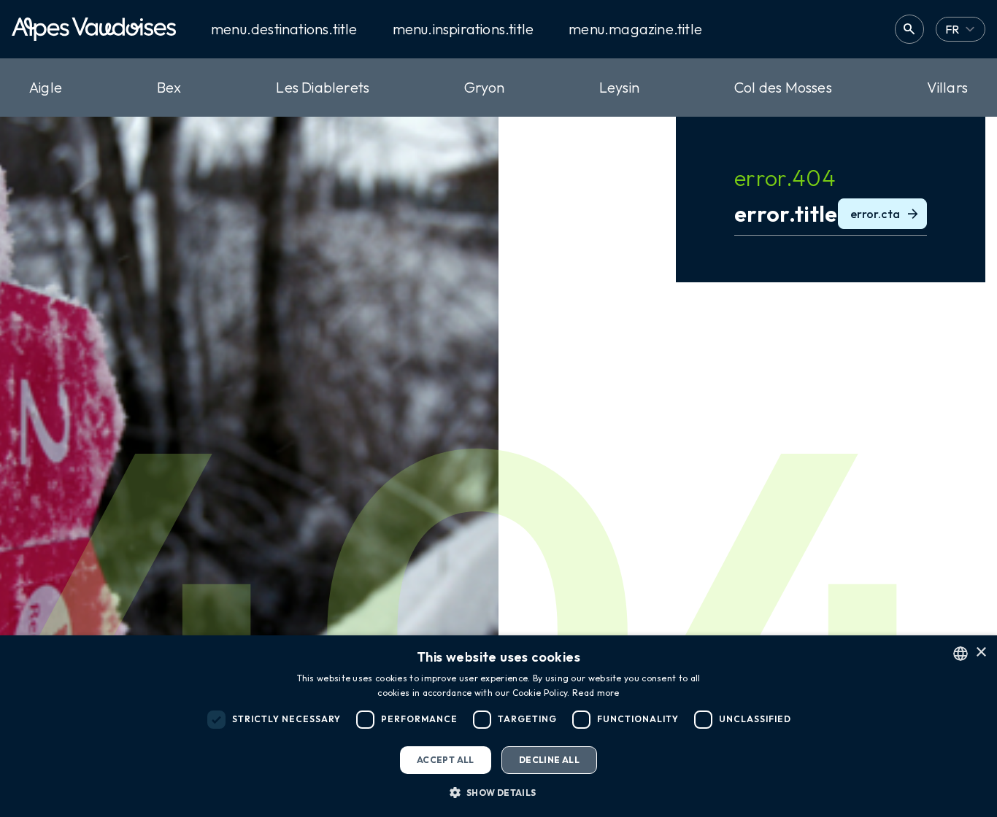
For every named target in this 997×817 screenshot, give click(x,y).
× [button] (980, 652)
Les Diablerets (322, 87)
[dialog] (498, 726)
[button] (498, 792)
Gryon (484, 87)
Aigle (45, 87)
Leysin (619, 87)
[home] (94, 29)
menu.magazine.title (635, 29)
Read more (596, 692)
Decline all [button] (549, 759)
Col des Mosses (783, 87)
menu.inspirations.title (463, 29)
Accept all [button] (445, 759)
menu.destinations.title (284, 29)
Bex (169, 87)
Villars (947, 87)
